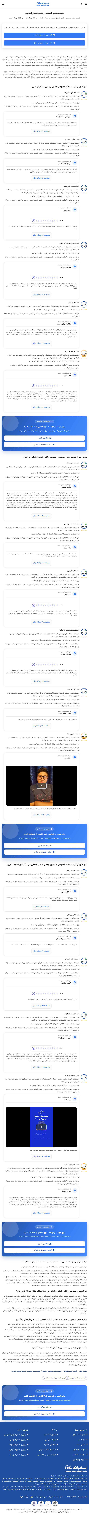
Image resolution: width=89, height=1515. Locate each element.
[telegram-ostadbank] (27, 1497)
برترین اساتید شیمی (17, 1449)
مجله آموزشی (50, 1439)
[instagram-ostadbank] (22, 1497)
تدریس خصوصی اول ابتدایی (13, 1481)
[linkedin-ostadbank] (32, 1497)
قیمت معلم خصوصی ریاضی (51, 1371)
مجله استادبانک (79, 1454)
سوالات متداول (79, 1449)
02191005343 (71, 1497)
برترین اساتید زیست (18, 1454)
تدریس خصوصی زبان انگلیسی (57, 1481)
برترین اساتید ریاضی (18, 1439)
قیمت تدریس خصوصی (47, 1454)
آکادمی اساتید (50, 1444)
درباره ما (82, 1439)
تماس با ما (81, 1444)
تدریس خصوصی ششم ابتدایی (76, 1484)
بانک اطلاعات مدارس (47, 1449)
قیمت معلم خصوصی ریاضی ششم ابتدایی (25, 1371)
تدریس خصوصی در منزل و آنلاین (61, 1478)
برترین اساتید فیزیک (17, 1444)
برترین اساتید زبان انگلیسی (15, 1434)
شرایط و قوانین (79, 1459)
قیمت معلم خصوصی (70, 1371)
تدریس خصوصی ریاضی (78, 1481)
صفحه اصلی (83, 1371)
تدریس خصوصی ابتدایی (35, 1481)
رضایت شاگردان (79, 1434)
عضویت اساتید (50, 1434)
